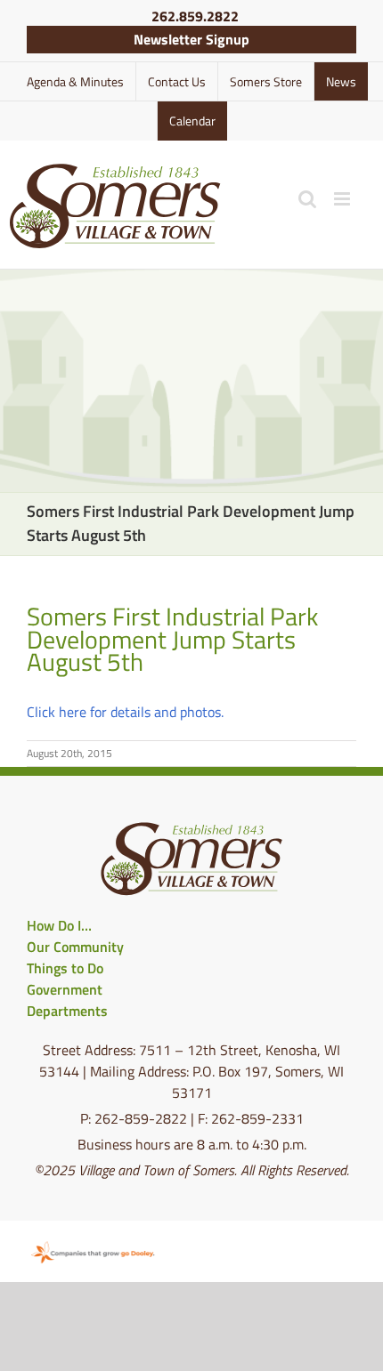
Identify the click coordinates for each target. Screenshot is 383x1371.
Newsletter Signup (191, 39)
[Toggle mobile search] (307, 199)
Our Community (75, 946)
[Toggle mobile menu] (343, 199)
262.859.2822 (195, 16)
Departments (67, 1010)
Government (64, 989)
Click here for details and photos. (125, 711)
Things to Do (65, 968)
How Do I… (59, 925)
